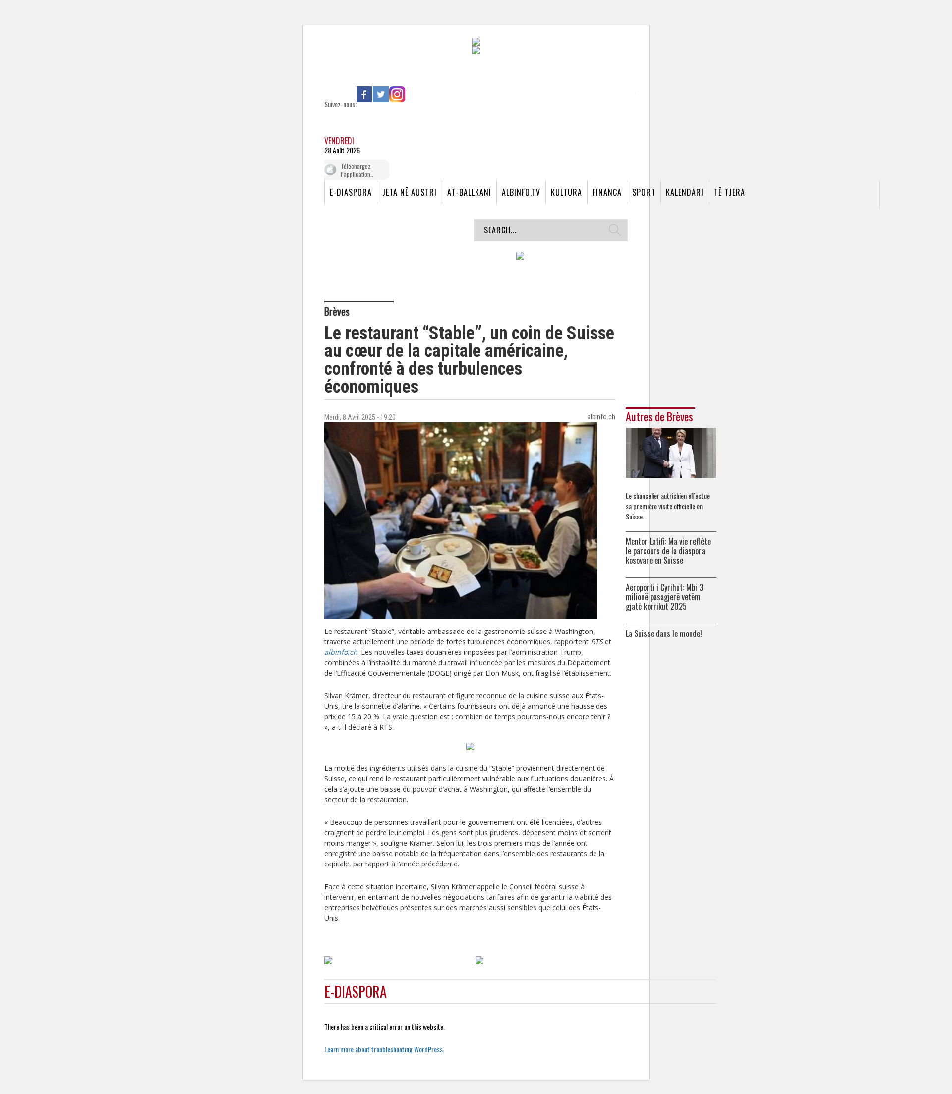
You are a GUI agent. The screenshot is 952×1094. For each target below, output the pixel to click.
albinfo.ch (340, 652)
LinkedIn (413, 94)
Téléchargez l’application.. (357, 170)
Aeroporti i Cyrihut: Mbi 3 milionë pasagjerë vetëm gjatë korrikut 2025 (664, 597)
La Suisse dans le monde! (664, 633)
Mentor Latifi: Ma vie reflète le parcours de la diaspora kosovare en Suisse (668, 551)
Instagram (397, 94)
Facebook (364, 94)
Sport (643, 192)
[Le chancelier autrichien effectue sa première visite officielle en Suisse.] (671, 452)
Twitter (381, 94)
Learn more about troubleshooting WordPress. (384, 1049)
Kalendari (685, 192)
